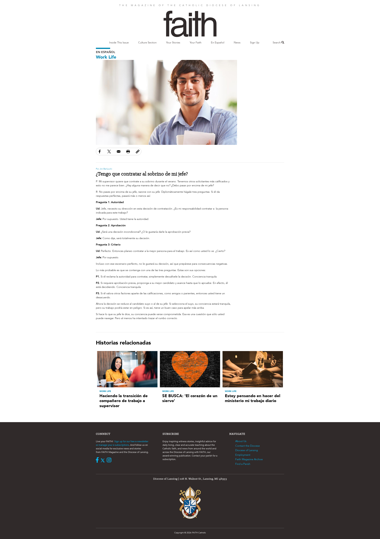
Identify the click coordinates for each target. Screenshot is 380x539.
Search (277, 42)
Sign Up (254, 42)
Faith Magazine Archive (249, 459)
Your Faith (195, 42)
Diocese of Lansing (246, 450)
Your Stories (173, 42)
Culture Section (147, 42)
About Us (240, 441)
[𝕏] (103, 460)
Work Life (106, 57)
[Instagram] (110, 460)
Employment (242, 455)
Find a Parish (242, 464)
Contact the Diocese (247, 446)
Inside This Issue (119, 42)
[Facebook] (98, 460)
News (237, 42)
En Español (217, 42)
